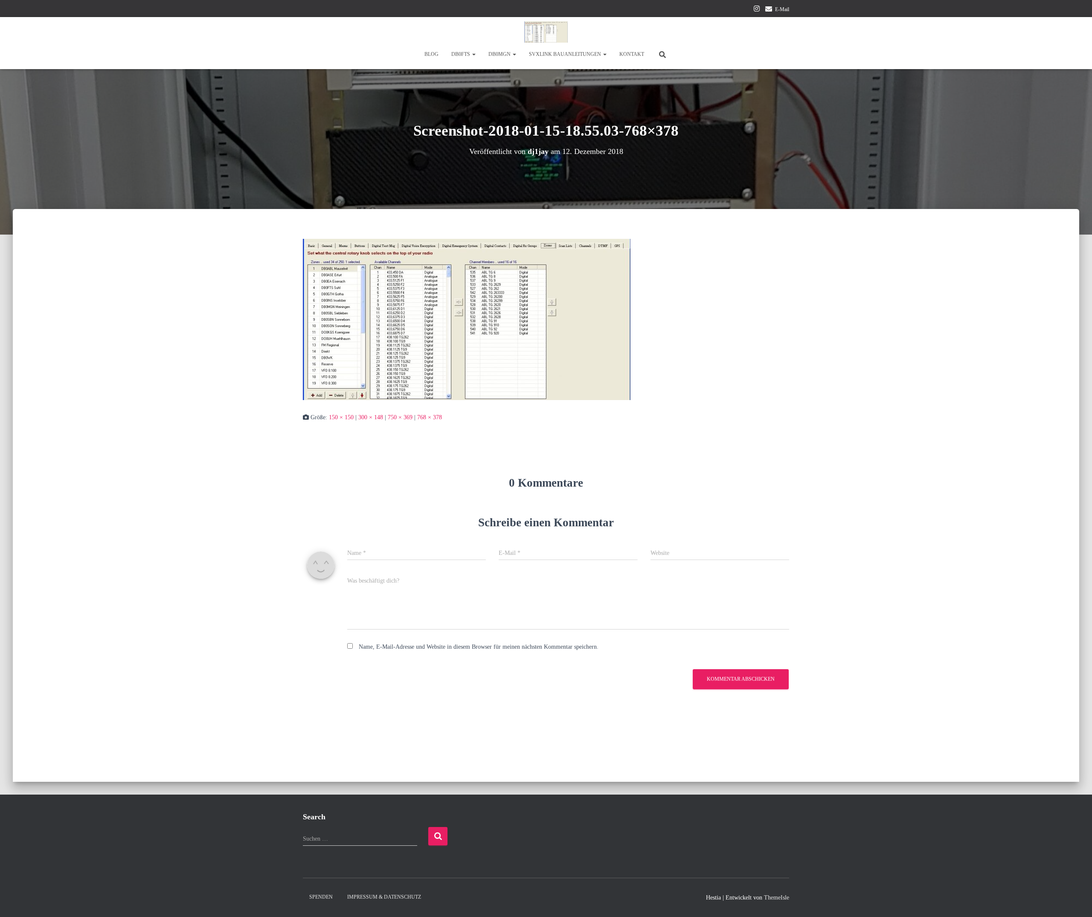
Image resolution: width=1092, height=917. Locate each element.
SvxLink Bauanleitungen (565, 54)
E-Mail (782, 9)
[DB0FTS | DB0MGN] (546, 32)
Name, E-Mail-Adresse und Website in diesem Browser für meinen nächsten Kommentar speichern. (478, 647)
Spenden (321, 897)
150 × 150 (341, 417)
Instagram (757, 10)
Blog (431, 54)
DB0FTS (461, 54)
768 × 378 (429, 417)
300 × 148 (370, 417)
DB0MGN (500, 54)
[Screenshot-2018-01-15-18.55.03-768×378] (466, 319)
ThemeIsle (776, 897)
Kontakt (631, 54)
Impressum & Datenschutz (384, 897)
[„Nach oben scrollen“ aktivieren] (1075, 900)
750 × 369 (400, 417)
